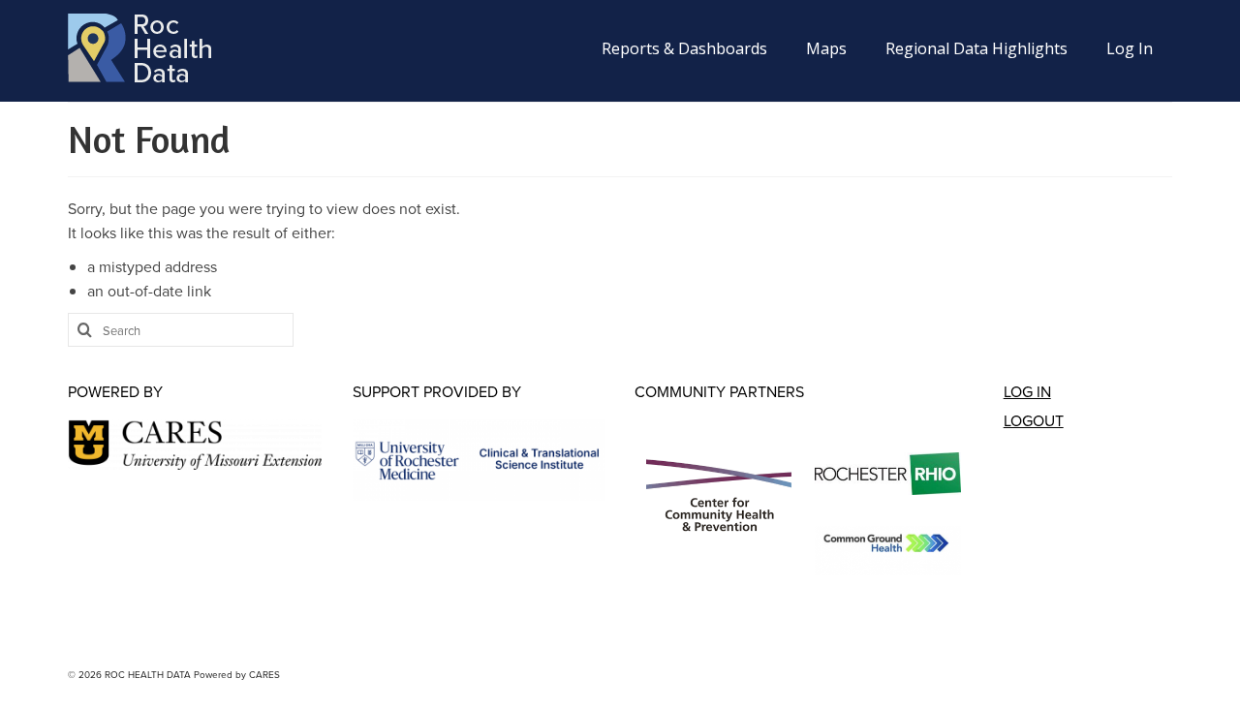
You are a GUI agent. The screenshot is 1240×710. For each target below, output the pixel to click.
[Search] (82, 330)
